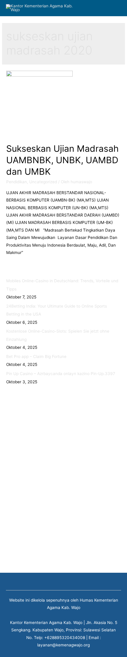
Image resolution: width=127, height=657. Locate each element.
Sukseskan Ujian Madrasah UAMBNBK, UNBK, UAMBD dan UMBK (62, 160)
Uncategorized (43, 181)
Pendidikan (16, 181)
